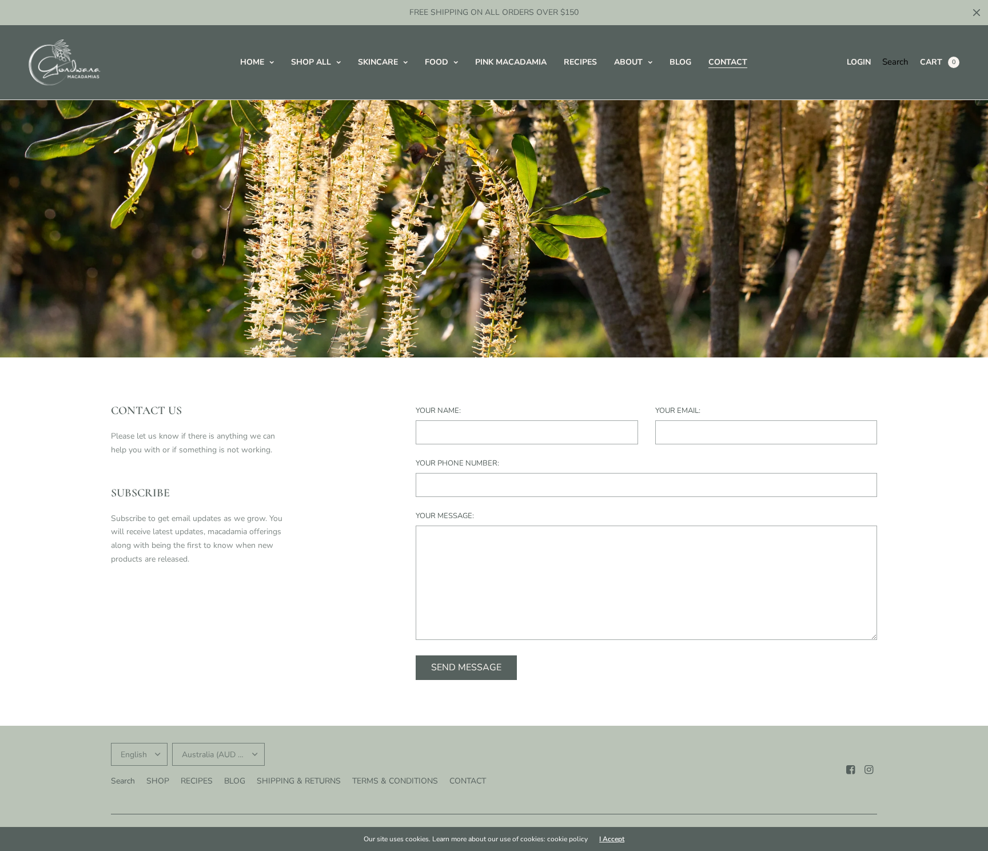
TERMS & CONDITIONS (395, 781)
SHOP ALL (311, 62)
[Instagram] (869, 770)
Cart (931, 62)
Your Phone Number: (457, 463)
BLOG (680, 62)
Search (895, 61)
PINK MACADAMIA (511, 62)
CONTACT (727, 62)
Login (859, 62)
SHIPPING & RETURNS (299, 781)
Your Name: (438, 411)
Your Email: (677, 411)
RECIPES (580, 62)
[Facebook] (851, 770)
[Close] (976, 12)
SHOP (157, 781)
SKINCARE (378, 62)
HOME (252, 62)
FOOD (436, 62)
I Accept (611, 839)
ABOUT (628, 62)
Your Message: (445, 516)
